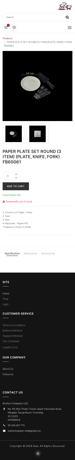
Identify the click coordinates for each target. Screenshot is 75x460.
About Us (8, 368)
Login (6, 304)
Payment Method (13, 335)
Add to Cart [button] (16, 186)
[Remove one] (16, 178)
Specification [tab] (12, 253)
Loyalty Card (10, 347)
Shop (5, 298)
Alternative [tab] (30, 253)
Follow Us (8, 374)
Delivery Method (12, 330)
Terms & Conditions (14, 325)
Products (8, 38)
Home (6, 293)
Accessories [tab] (48, 253)
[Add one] (16, 174)
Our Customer (11, 341)
